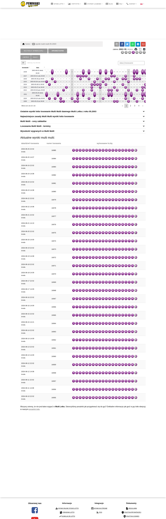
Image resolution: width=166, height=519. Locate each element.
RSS (99, 512)
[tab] (83, 111)
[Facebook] (122, 44)
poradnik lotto (34, 409)
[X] (127, 44)
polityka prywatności (131, 512)
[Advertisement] (83, 24)
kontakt (132, 4)
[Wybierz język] (142, 4)
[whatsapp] (132, 44)
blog (111, 4)
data (37, 67)
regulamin (131, 508)
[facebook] (34, 510)
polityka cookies (131, 516)
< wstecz (25, 57)
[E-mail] (143, 44)
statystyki (75, 4)
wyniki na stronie (99, 508)
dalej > (35, 57)
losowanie (25, 67)
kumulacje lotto (67, 516)
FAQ (120, 4)
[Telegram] (138, 44)
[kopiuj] (116, 44)
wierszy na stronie (33, 63)
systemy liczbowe (94, 4)
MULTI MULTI (33, 51)
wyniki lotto (59, 4)
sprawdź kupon (58, 51)
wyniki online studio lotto (67, 508)
